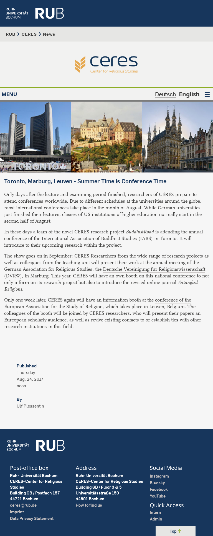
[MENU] (207, 94)
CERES (29, 34)
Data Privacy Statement (32, 518)
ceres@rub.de (23, 505)
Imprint (17, 511)
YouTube (158, 496)
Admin (156, 519)
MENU (9, 94)
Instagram (159, 476)
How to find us (89, 505)
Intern (155, 512)
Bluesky (157, 482)
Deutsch (165, 94)
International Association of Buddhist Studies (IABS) (97, 238)
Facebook (159, 489)
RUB (10, 34)
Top (174, 531)
